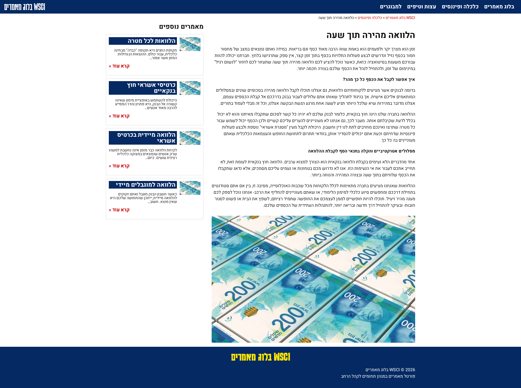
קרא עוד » (119, 66)
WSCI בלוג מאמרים (24, 7)
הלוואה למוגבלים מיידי (146, 184)
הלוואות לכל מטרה (152, 41)
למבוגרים (391, 7)
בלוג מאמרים (499, 7)
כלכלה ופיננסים (460, 7)
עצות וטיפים (421, 7)
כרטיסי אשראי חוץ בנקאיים (151, 88)
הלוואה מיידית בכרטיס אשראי (146, 138)
